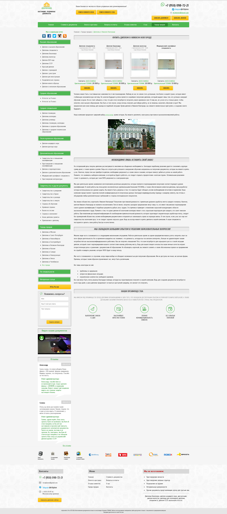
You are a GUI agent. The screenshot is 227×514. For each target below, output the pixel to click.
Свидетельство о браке (50, 194)
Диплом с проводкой (49, 70)
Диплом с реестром (49, 73)
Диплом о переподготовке (51, 169)
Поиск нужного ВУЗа (86, 12)
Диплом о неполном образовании (54, 87)
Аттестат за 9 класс (49, 98)
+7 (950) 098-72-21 (177, 5)
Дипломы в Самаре (49, 252)
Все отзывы (67, 446)
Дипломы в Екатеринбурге (51, 242)
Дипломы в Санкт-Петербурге (52, 235)
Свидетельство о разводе (51, 197)
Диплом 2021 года (48, 60)
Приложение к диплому (50, 220)
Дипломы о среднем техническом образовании (54, 131)
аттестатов (109, 115)
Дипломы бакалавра (49, 53)
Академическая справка (50, 80)
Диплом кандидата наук (50, 143)
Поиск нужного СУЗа (107, 12)
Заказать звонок (180, 18)
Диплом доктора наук (49, 147)
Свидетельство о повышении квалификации (52, 159)
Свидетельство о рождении (51, 191)
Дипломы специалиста (50, 50)
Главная (51, 25)
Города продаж (160, 25)
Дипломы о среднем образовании (54, 126)
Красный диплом (48, 67)
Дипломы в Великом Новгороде (53, 245)
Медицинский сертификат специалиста (56, 176)
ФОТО (88, 81)
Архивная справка (48, 207)
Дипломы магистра (48, 57)
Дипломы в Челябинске (50, 262)
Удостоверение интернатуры (52, 179)
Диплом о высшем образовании (53, 47)
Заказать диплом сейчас (50, 500)
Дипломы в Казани (48, 248)
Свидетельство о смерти (50, 201)
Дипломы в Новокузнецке (51, 255)
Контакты (175, 25)
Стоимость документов (69, 25)
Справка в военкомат (49, 214)
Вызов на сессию (48, 210)
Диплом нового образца (50, 83)
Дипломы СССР (47, 63)
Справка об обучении (49, 204)
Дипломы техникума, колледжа (53, 123)
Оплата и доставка (90, 25)
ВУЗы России (54, 287)
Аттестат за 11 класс (49, 101)
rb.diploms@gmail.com (181, 13)
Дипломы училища (48, 120)
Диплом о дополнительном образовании (56, 172)
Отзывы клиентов (130, 25)
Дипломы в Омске (48, 258)
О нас (145, 25)
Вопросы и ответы (110, 25)
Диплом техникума (48, 113)
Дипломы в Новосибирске (51, 239)
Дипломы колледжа (49, 116)
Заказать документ (161, 18)
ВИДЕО (93, 81)
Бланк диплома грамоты (50, 217)
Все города (46, 265)
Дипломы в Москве (49, 232)
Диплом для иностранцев (51, 77)
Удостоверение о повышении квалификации (52, 165)
